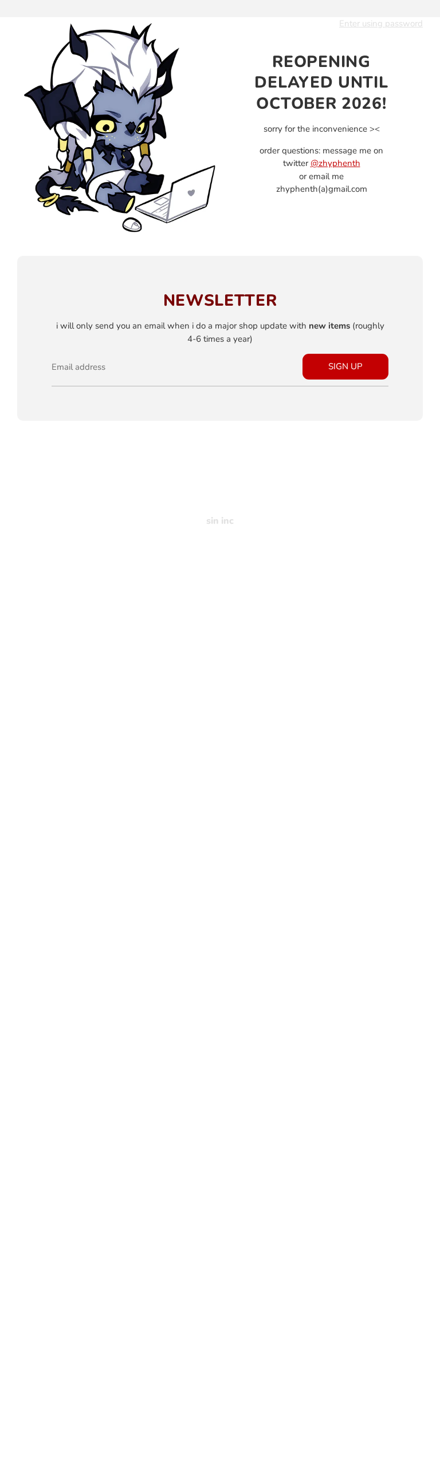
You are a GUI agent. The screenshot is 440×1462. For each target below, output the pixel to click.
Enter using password (381, 23)
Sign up (345, 366)
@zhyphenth (335, 163)
